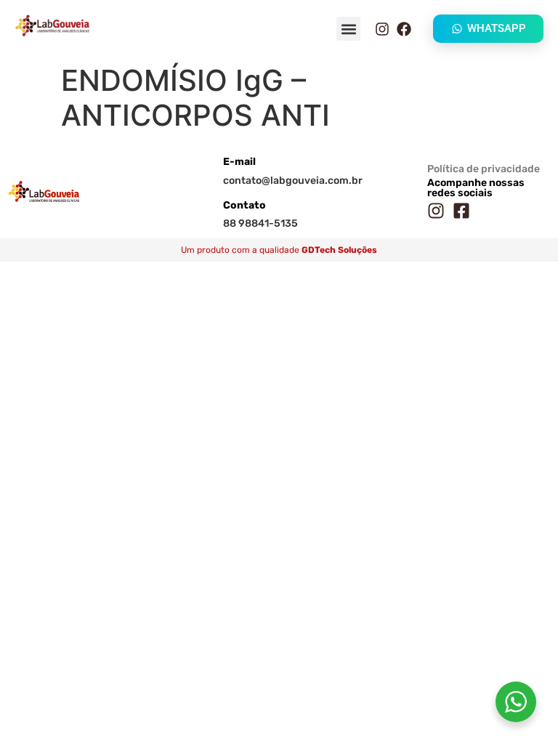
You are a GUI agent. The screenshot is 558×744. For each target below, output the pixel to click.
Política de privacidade (483, 169)
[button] (348, 29)
